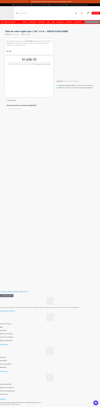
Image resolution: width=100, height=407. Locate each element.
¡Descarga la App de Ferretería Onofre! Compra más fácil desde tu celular (50, 1)
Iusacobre (16, 34)
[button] (76, 13)
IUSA (11, 34)
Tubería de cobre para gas (71, 81)
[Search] (17, 13)
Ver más (8, 51)
